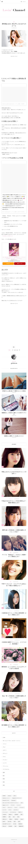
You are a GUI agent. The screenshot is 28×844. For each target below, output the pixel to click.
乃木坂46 (4, 814)
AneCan (9, 795)
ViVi (21, 802)
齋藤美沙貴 (21, 826)
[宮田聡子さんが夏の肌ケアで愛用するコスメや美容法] (14, 381)
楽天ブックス (19, 263)
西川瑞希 (10, 826)
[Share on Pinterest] (19, 350)
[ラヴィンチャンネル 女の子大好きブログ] (14, 10)
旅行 (4, 775)
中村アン (20, 812)
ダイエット (10, 469)
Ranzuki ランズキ (6, 800)
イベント (4, 743)
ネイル (10, 809)
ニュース (4, 762)
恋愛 (4, 772)
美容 (10, 581)
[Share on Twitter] (15, 350)
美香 (19, 821)
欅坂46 (11, 819)
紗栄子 (4, 821)
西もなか (4, 826)
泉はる (22, 819)
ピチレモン (16, 809)
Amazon (8, 263)
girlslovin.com (14, 839)
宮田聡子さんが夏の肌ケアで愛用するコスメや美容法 (14, 391)
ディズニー (5, 759)
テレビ (4, 756)
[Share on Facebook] (13, 350)
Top (14, 841)
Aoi (3, 211)
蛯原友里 (20, 823)
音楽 (10, 552)
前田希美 (16, 814)
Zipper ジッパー (5, 805)
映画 (4, 778)
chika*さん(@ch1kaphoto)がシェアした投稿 (11, 103)
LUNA (4, 737)
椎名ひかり (5, 819)
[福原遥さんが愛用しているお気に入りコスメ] (14, 426)
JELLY (15, 795)
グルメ (4, 747)
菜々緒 (15, 823)
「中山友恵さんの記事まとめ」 (7, 235)
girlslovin (14, 363)
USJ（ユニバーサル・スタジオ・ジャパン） (12, 740)
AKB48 (4, 795)
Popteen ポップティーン (16, 798)
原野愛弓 (4, 816)
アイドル (12, 805)
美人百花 (9, 821)
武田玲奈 (16, 819)
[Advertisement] (14, 66)
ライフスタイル (6, 769)
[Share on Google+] (17, 350)
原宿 (21, 814)
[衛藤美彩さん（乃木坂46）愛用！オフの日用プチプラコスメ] (14, 403)
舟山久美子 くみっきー (7, 823)
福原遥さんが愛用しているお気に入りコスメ (14, 436)
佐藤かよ (10, 814)
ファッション (10, 693)
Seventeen (13, 800)
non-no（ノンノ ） (6, 798)
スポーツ (4, 750)
